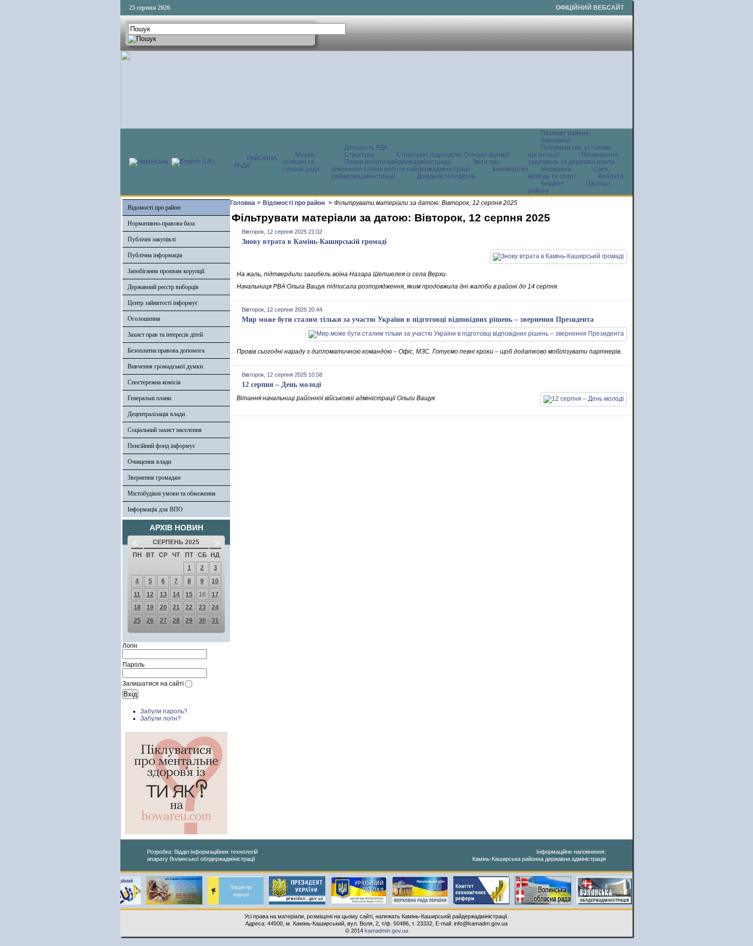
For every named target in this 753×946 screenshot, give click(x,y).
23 (202, 607)
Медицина (557, 169)
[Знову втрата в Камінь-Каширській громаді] (558, 256)
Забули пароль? (163, 711)
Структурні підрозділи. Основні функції (453, 154)
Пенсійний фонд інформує (161, 445)
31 (215, 620)
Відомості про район (154, 207)
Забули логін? (160, 718)
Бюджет (553, 183)
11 (137, 594)
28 (176, 620)
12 (150, 594)
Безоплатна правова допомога (166, 350)
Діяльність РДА (366, 147)
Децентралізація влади (156, 414)
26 (150, 620)
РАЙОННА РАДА (255, 162)
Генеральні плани (149, 398)
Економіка (555, 140)
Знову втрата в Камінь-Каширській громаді (314, 241)
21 (176, 607)
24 (215, 607)
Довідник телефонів (446, 176)
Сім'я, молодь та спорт (569, 173)
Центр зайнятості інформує (163, 302)
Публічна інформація (155, 255)
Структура (359, 154)
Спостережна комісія (154, 382)
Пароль (133, 664)
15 (189, 594)
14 (176, 594)
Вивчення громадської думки (165, 366)
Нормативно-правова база (161, 223)
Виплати (610, 176)
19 (150, 607)
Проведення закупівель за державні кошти (573, 158)
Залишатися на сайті (153, 683)
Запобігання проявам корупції (166, 271)
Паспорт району (565, 133)
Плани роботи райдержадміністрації (397, 162)
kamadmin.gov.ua (386, 931)
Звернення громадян (154, 477)
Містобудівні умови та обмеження (172, 493)
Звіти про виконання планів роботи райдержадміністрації (415, 165)
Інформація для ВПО (155, 509)
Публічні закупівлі (152, 239)
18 (137, 607)
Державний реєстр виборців (163, 287)
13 (163, 594)
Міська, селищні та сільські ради (301, 162)
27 (163, 620)
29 (189, 620)
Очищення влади (149, 461)
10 (215, 581)
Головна (242, 203)
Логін (129, 645)
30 (202, 620)
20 (163, 607)
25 (137, 620)
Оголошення (144, 318)
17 (215, 594)
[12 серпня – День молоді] (583, 398)
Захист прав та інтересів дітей (165, 334)
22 (189, 607)
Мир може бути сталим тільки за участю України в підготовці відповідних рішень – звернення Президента (418, 319)
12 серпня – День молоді (281, 384)
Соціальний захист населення (165, 430)
